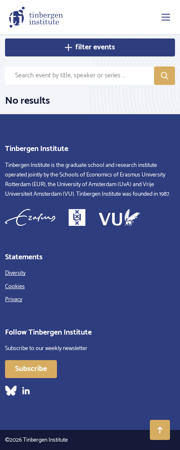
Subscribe (31, 369)
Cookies (15, 286)
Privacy (13, 299)
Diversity (15, 273)
